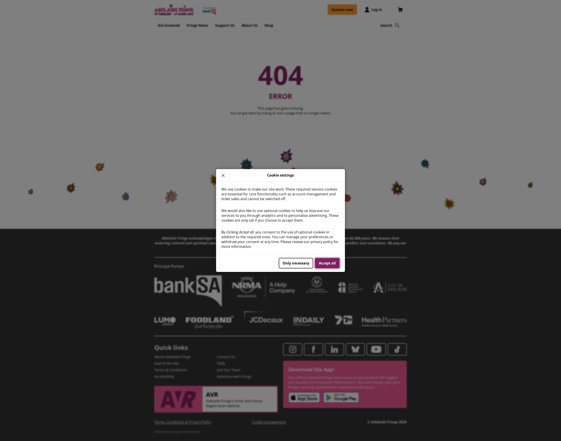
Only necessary (296, 263)
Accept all (327, 263)
